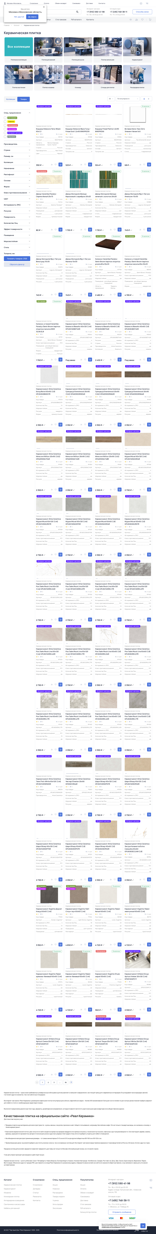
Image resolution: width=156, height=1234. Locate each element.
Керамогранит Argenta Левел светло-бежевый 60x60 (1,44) (78, 975)
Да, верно (32, 17)
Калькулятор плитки (88, 1212)
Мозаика (7, 1192)
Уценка (56, 1200)
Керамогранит (10, 1189)
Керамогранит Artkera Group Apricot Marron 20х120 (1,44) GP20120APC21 (78, 1041)
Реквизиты (37, 1196)
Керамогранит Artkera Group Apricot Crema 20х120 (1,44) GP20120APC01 (48, 1041)
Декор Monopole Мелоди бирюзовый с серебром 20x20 (78, 195)
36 (66, 1082)
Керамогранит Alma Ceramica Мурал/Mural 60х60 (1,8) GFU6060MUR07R (137, 521)
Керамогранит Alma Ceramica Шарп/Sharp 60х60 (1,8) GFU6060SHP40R (107, 846)
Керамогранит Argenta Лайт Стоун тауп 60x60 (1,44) (77, 910)
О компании (34, 3)
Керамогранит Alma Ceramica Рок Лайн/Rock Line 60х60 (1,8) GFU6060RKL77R (138, 716)
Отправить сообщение (121, 1212)
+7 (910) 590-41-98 (96, 11)
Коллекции (10, 99)
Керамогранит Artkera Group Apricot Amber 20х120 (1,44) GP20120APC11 (137, 976)
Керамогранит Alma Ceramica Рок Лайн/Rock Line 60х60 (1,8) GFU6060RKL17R (49, 716)
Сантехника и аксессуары (14, 1204)
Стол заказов (60, 19)
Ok (143, 1226)
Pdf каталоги (76, 19)
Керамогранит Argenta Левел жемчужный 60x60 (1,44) (137, 910)
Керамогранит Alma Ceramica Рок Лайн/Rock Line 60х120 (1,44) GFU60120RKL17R (107, 586)
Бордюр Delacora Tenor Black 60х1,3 (48, 130)
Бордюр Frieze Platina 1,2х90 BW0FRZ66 (107, 130)
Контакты (102, 3)
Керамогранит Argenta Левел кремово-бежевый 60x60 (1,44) (49, 975)
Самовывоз (76, 3)
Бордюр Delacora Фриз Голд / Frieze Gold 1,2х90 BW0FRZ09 (78, 130)
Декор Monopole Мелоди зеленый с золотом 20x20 (106, 195)
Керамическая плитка (13, 1185)
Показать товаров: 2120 (17, 258)
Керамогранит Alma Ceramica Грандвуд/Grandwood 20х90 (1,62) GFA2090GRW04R (78, 391)
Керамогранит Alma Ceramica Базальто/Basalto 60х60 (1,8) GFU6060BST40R (137, 326)
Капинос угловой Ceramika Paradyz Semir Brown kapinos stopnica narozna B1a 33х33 (137, 261)
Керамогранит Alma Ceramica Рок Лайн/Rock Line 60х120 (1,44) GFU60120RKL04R (48, 586)
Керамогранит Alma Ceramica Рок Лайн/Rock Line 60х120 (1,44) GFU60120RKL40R (48, 651)
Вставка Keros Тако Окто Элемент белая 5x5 (135, 130)
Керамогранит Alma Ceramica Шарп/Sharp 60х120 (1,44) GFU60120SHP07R (107, 781)
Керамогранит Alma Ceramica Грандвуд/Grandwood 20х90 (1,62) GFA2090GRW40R (107, 391)
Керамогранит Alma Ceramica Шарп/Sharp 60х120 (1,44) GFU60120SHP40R (137, 781)
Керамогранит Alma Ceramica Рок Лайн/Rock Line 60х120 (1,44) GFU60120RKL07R (78, 586)
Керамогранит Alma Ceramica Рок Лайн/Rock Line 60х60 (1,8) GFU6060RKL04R (108, 651)
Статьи (48, 19)
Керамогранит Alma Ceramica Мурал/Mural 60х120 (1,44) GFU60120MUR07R (48, 521)
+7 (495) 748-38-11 (118, 11)
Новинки (56, 1189)
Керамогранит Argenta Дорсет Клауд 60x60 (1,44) (49, 910)
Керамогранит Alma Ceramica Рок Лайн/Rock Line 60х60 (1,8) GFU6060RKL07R (138, 651)
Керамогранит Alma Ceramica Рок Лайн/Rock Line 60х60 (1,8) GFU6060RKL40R (108, 716)
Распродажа (58, 1192)
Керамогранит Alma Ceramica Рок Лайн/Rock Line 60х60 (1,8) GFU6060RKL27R (78, 716)
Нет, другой (19, 17)
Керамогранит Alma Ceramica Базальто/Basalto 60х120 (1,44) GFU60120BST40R (79, 326)
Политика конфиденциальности (68, 1230)
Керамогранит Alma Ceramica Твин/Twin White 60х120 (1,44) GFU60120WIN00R (48, 781)
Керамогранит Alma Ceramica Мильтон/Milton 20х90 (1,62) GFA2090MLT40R (78, 456)
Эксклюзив (57, 1208)
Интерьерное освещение (14, 1200)
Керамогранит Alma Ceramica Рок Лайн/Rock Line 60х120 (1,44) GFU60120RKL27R (137, 586)
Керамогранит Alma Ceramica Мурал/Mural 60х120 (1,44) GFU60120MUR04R (137, 456)
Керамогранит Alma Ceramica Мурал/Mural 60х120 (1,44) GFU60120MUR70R (78, 521)
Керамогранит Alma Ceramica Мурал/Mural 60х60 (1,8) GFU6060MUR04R (107, 521)
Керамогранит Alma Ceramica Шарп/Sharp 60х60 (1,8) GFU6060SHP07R (78, 846)
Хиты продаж (58, 1204)
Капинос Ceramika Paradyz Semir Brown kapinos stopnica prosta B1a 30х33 (107, 261)
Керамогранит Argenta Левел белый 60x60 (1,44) (107, 910)
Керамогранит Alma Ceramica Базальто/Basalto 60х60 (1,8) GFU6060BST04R (107, 326)
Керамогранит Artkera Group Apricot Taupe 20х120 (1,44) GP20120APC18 (107, 1041)
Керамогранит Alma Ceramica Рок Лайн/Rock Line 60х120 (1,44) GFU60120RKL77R (78, 651)
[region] (18, 182)
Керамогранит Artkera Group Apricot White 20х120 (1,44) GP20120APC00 (137, 1041)
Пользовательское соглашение (107, 1230)
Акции (55, 1185)
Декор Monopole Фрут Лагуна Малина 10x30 (78, 260)
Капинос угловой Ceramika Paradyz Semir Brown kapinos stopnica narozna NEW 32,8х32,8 (48, 328)
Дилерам (36, 1189)
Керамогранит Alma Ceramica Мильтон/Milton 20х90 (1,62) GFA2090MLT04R (48, 456)
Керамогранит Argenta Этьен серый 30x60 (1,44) (107, 975)
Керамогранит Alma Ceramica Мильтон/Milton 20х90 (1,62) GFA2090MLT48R (107, 456)
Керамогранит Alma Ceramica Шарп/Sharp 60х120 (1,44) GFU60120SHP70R (48, 846)
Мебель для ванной (12, 1208)
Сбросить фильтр (17, 264)
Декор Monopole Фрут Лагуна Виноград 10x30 (48, 260)
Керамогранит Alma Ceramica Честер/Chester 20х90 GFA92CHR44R (78, 781)
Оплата (46, 3)
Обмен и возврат (61, 3)
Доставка (89, 3)
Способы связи (142, 12)
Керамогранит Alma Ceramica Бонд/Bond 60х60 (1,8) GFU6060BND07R (48, 391)
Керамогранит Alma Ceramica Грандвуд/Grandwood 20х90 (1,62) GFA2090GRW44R (137, 391)
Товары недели (59, 1196)
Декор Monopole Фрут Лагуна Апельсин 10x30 (137, 195)
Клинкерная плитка (11, 1196)
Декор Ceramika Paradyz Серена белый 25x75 (46, 195)
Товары (23, 99)
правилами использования (111, 1227)
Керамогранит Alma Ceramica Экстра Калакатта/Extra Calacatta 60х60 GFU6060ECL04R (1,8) (137, 848)
